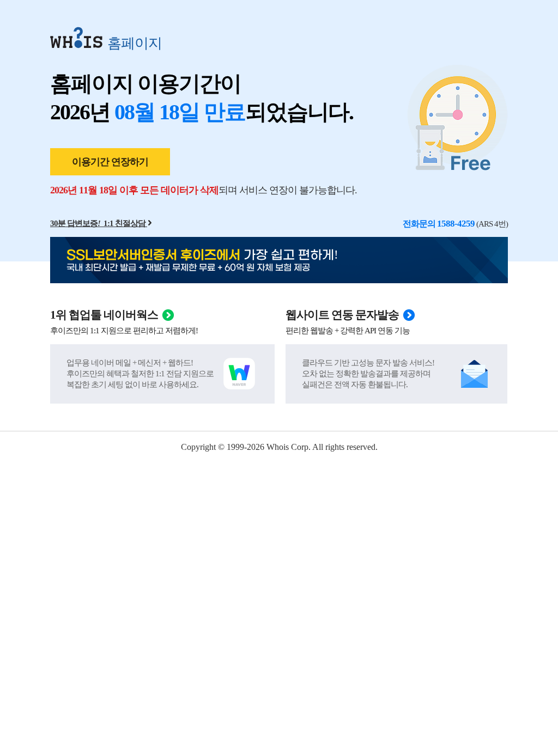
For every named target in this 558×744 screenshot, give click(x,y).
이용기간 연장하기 (110, 161)
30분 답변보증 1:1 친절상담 (97, 223)
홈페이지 (134, 43)
